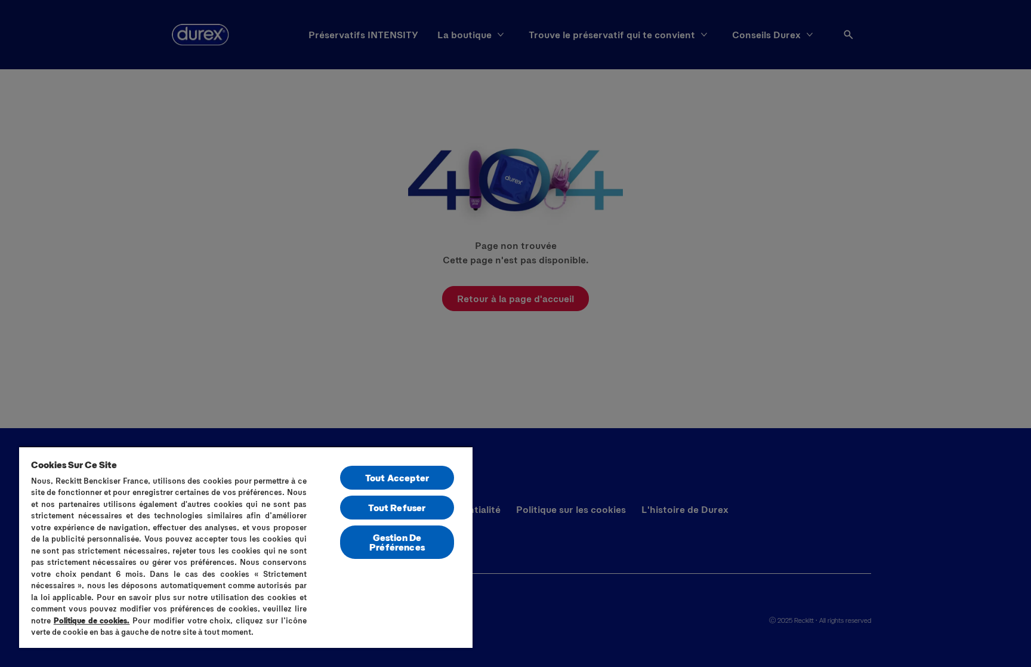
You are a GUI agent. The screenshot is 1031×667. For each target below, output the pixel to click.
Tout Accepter (397, 477)
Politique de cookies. (92, 620)
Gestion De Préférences (397, 541)
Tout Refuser (396, 507)
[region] (246, 547)
